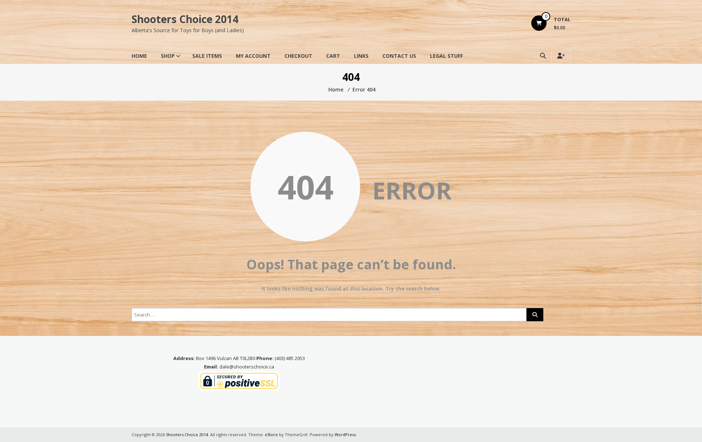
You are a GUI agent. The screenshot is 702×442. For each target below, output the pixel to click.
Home (139, 55)
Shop (168, 55)
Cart (333, 55)
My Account (253, 55)
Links (361, 55)
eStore (271, 434)
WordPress (345, 434)
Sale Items (207, 55)
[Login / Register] (561, 56)
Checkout (298, 55)
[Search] (534, 314)
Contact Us (399, 55)
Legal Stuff (446, 55)
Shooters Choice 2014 (185, 19)
